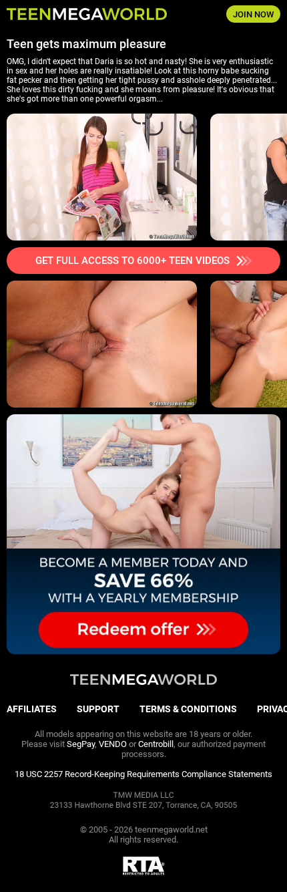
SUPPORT (98, 709)
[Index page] (96, 14)
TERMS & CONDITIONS (188, 709)
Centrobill (156, 744)
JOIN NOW (253, 14)
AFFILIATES (32, 709)
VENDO (113, 744)
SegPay (81, 744)
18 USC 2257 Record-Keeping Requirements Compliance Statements (143, 774)
